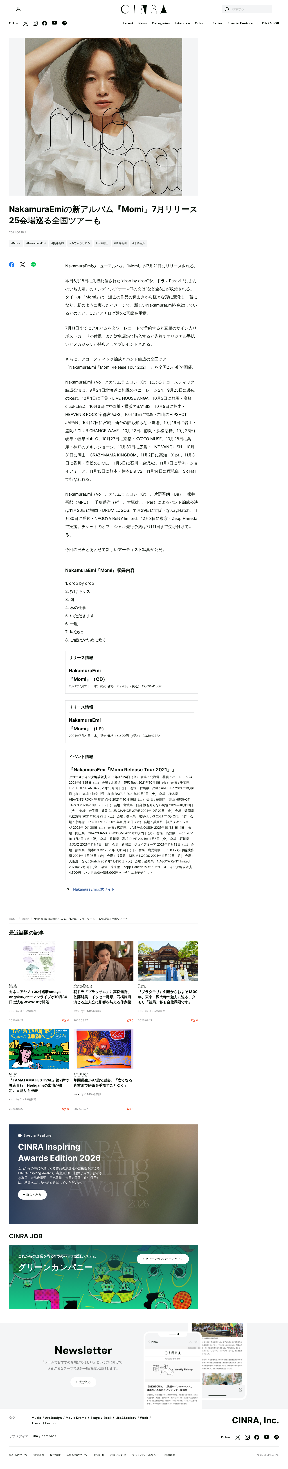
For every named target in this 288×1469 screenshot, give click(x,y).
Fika (35, 1435)
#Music (16, 243)
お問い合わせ (118, 1455)
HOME (13, 919)
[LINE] (64, 23)
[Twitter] (25, 23)
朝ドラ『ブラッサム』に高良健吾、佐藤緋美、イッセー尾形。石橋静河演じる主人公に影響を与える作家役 (102, 996)
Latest (128, 23)
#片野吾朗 (120, 243)
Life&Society (125, 1417)
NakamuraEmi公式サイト (94, 889)
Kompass (49, 1435)
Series (217, 23)
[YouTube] (54, 23)
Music (25, 919)
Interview (182, 23)
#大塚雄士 (102, 243)
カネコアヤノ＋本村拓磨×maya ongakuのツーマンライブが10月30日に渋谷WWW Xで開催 (38, 996)
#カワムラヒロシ (80, 243)
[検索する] (227, 9)
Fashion (51, 1423)
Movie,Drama (76, 1417)
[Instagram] (35, 23)
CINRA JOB (270, 23)
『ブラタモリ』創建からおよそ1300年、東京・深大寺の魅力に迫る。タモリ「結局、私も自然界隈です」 (168, 996)
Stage (95, 1417)
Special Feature (240, 23)
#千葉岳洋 (138, 243)
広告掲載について (77, 1455)
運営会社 (39, 1455)
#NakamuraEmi (36, 243)
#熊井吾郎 (57, 243)
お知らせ (99, 1455)
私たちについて (18, 1455)
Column (201, 23)
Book (108, 1417)
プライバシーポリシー (145, 1455)
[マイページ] (18, 9)
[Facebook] (44, 23)
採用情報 (55, 1455)
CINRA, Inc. (255, 1420)
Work (144, 1417)
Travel (36, 1423)
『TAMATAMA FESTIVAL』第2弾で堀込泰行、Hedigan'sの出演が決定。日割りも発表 (39, 1085)
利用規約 (169, 1455)
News (142, 23)
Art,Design (53, 1417)
